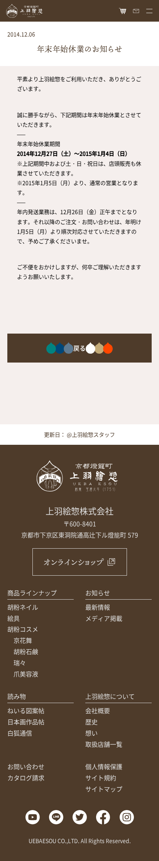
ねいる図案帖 (25, 710)
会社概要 (97, 710)
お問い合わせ (25, 766)
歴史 (91, 721)
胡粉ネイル (22, 607)
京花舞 (23, 640)
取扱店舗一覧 (103, 744)
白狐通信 (19, 732)
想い (91, 732)
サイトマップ (103, 788)
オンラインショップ (73, 562)
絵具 (13, 618)
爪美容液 (26, 673)
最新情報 (97, 607)
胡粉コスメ (22, 629)
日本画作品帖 (25, 721)
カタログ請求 (25, 777)
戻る (79, 348)
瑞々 (20, 662)
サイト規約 (100, 777)
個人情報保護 (103, 766)
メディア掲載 (103, 618)
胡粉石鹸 (26, 651)
